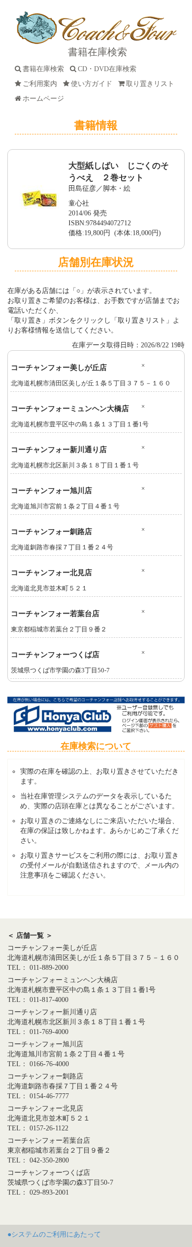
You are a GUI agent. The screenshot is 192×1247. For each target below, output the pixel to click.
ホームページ (45, 98)
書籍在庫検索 (45, 69)
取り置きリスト (152, 83)
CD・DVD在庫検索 (109, 69)
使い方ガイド (93, 83)
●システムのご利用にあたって (54, 1234)
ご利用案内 (42, 83)
